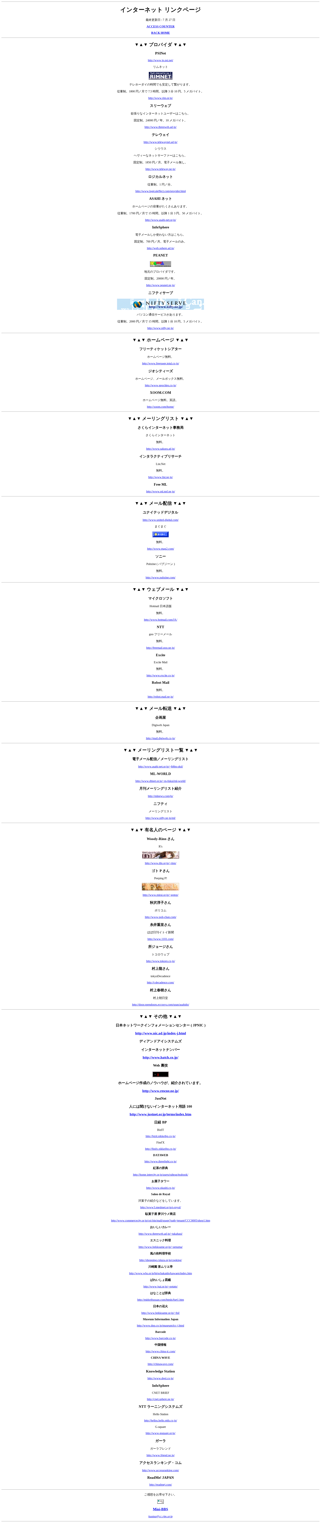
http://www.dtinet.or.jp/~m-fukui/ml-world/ (160, 781)
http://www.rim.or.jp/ (160, 98)
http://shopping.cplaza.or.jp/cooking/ (160, 1260)
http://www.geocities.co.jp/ (160, 385)
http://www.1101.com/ (160, 939)
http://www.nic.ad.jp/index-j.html (160, 1033)
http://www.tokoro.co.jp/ (160, 961)
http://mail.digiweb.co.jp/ (160, 738)
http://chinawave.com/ (161, 1364)
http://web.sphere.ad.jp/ (160, 248)
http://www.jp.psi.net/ (160, 60)
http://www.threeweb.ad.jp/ (160, 127)
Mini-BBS (160, 1509)
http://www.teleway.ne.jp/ (160, 169)
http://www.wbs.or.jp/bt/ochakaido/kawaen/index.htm (160, 1273)
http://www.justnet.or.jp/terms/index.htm (160, 1114)
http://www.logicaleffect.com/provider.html (160, 191)
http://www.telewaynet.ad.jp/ (160, 142)
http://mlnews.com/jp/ (160, 796)
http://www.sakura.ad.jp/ (160, 448)
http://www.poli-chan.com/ (160, 917)
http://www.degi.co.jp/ (160, 1378)
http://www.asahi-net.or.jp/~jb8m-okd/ (160, 766)
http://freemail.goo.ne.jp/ (160, 647)
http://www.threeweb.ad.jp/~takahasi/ (160, 1233)
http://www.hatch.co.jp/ (160, 1057)
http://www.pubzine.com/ (160, 577)
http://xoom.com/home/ (160, 406)
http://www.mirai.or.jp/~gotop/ (160, 895)
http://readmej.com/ (160, 1484)
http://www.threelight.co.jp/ (161, 1161)
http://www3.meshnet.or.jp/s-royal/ (160, 1207)
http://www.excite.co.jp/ (161, 675)
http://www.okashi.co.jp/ (160, 1187)
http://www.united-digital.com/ (161, 519)
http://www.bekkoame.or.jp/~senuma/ (161, 1247)
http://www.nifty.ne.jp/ (160, 328)
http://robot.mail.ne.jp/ (161, 696)
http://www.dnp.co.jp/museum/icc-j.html (160, 1325)
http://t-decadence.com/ (160, 982)
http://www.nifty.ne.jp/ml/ (160, 818)
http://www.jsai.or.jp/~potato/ (160, 1286)
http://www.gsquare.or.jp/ (160, 1433)
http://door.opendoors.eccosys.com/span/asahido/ (160, 1004)
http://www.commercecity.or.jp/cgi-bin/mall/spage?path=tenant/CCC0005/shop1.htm (160, 1220)
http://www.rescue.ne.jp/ (160, 1091)
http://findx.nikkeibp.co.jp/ (160, 1148)
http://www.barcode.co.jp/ (160, 1338)
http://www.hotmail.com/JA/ (160, 619)
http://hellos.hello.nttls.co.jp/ (160, 1420)
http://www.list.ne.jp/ (160, 477)
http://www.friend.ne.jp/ (161, 1455)
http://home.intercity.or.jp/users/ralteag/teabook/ (160, 1174)
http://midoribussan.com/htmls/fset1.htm (160, 1299)
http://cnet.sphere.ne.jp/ (160, 1399)
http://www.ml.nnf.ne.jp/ (160, 491)
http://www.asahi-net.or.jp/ (160, 220)
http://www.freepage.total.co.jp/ (160, 363)
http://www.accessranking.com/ (160, 1470)
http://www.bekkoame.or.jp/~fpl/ (160, 1312)
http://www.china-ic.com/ (160, 1351)
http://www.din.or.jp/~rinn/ (160, 863)
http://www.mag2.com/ (160, 548)
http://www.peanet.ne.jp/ (160, 285)
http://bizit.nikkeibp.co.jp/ (161, 1136)
